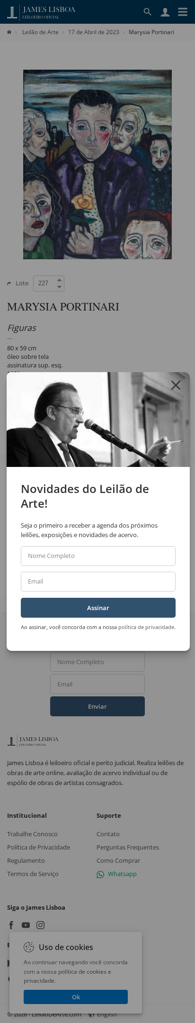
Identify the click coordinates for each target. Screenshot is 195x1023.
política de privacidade (146, 626)
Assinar (98, 607)
